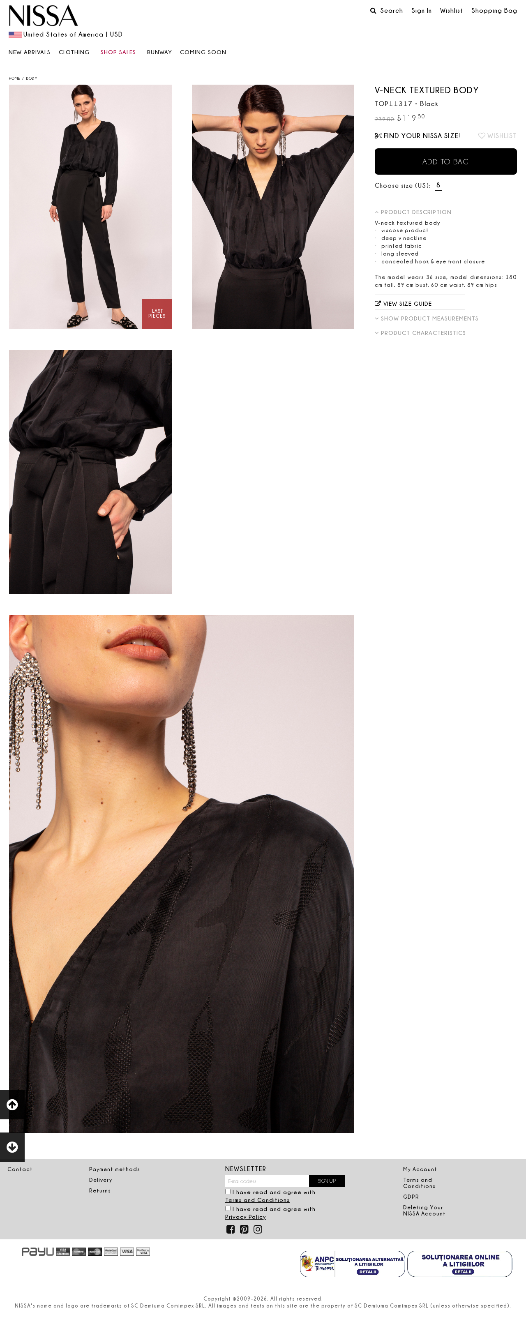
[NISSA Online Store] (43, 16)
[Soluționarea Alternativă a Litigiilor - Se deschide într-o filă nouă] (352, 1265)
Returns (100, 1190)
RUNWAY (159, 52)
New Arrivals (30, 52)
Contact (20, 1169)
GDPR (411, 1196)
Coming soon (203, 52)
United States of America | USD (73, 34)
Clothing (74, 52)
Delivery (100, 1180)
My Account (420, 1169)
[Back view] (273, 207)
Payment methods (114, 1169)
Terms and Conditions (257, 1200)
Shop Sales (118, 52)
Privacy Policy (245, 1216)
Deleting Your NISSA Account (424, 1210)
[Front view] (90, 207)
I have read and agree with (270, 1196)
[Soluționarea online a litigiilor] (459, 1265)
